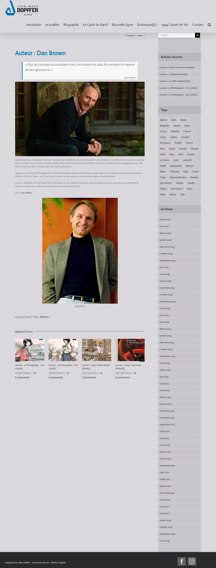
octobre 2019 (166, 527)
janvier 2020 (166, 520)
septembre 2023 (167, 356)
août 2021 (164, 472)
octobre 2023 (166, 349)
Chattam (175, 131)
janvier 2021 (165, 486)
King (172, 154)
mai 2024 (164, 322)
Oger (185, 171)
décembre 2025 (167, 246)
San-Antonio (166, 183)
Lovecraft (187, 160)
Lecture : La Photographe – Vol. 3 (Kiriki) (178, 88)
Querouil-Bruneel (178, 177)
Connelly (185, 137)
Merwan (189, 165)
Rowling (194, 177)
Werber (172, 194)
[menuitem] (35, 24)
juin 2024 (164, 315)
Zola (182, 194)
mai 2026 (164, 226)
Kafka (163, 154)
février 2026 (165, 233)
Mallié (163, 165)
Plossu (163, 177)
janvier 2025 (165, 281)
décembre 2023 (167, 342)
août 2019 (164, 540)
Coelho (173, 137)
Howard (194, 148)
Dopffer (178, 142)
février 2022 (165, 452)
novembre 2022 (167, 417)
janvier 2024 (165, 335)
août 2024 (165, 308)
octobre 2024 (166, 294)
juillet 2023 (165, 369)
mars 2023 (165, 390)
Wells (162, 194)
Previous (131, 35)
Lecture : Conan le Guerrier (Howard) (177, 67)
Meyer (163, 171)
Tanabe (191, 183)
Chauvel (187, 131)
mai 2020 (164, 506)
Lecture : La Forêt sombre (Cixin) (175, 81)
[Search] (209, 24)
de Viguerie (165, 142)
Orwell (195, 171)
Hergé (172, 148)
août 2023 (164, 363)
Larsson (190, 154)
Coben (163, 137)
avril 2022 (164, 438)
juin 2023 (164, 376)
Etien (162, 148)
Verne (190, 188)
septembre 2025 (167, 260)
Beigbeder (164, 125)
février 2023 (165, 397)
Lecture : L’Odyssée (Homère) (173, 74)
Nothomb (174, 171)
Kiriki (180, 154)
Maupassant (175, 165)
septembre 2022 (167, 424)
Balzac (184, 119)
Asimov (163, 119)
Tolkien (163, 188)
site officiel (27, 192)
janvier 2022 (165, 458)
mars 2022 (165, 445)
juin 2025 (164, 267)
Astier (173, 119)
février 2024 (165, 328)
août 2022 (164, 431)
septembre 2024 (167, 301)
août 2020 (165, 499)
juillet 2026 (165, 219)
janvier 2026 (165, 240)
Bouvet (177, 125)
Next (140, 35)
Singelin (179, 183)
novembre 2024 (167, 287)
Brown (44, 317)
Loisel (176, 160)
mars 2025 (165, 274)
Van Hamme (177, 188)
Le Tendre (164, 160)
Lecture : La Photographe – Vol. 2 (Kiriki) (178, 94)
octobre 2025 (166, 253)
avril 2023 (164, 383)
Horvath (183, 148)
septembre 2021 (167, 465)
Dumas (189, 142)
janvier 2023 (165, 404)
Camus (163, 131)
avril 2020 (164, 513)
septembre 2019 (167, 534)
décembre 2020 (167, 493)
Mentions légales (58, 562)
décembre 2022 (167, 411)
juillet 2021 (165, 479)
